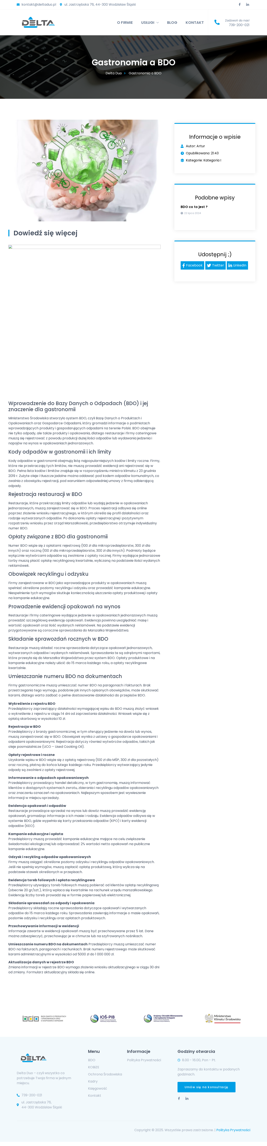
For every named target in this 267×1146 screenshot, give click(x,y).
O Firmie (125, 22)
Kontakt (195, 22)
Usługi (147, 22)
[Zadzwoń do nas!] (217, 22)
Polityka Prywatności (233, 1130)
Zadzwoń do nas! (237, 20)
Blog (172, 22)
